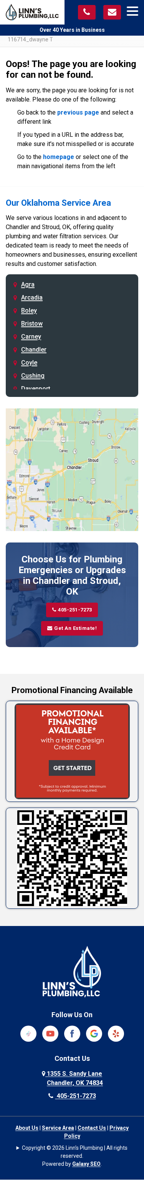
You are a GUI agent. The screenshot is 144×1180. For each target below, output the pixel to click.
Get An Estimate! (75, 628)
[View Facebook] (72, 1033)
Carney (31, 336)
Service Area (58, 1128)
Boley (29, 310)
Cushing (33, 375)
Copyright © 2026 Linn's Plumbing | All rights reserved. (74, 1152)
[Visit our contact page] (112, 12)
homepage (58, 157)
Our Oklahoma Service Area (58, 203)
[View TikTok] (28, 1033)
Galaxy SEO (86, 1164)
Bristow (32, 323)
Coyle (29, 362)
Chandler (33, 349)
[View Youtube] (50, 1033)
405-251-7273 (75, 610)
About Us (26, 1128)
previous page (78, 112)
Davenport (35, 388)
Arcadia (32, 297)
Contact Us (92, 1128)
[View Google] (94, 1033)
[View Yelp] (116, 1033)
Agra (28, 284)
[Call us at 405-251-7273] (87, 12)
